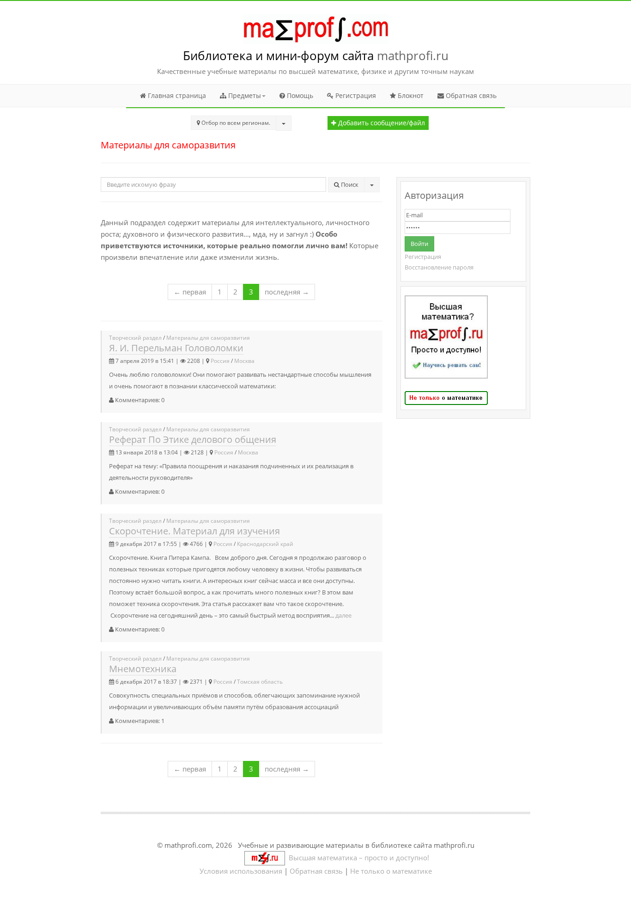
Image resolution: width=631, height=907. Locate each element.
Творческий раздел (135, 338)
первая (190, 291)
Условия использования (241, 871)
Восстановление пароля (439, 267)
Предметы (243, 95)
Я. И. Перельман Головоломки (176, 348)
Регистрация (355, 95)
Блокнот (410, 95)
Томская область (260, 682)
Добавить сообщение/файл (380, 123)
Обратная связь (470, 95)
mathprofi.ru (413, 55)
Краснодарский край (265, 544)
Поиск (349, 184)
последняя (287, 291)
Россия (220, 361)
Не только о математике (391, 871)
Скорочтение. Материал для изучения (194, 531)
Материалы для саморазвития (208, 338)
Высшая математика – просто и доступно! (357, 857)
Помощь (299, 95)
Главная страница (176, 95)
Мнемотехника (142, 668)
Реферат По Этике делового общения (192, 439)
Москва (244, 361)
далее (343, 615)
